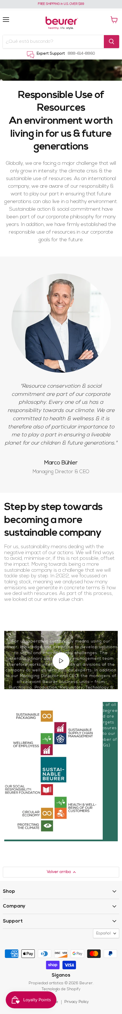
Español (103, 933)
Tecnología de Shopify (61, 989)
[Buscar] (111, 41)
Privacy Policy (76, 1002)
